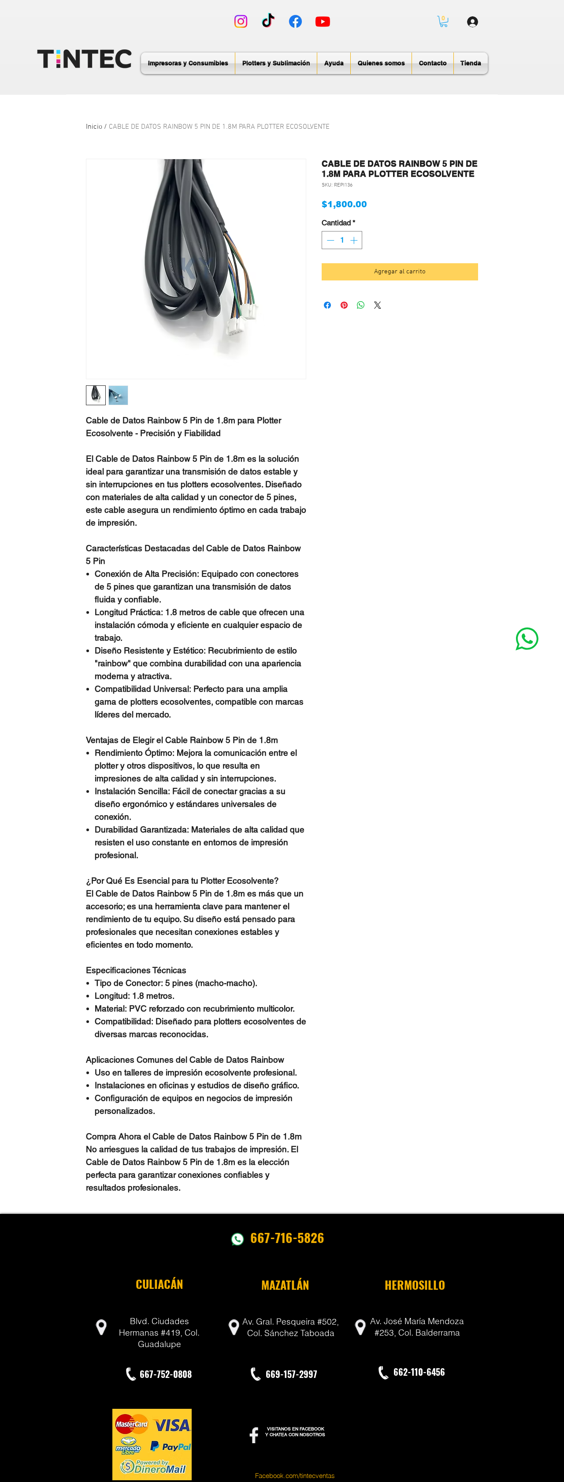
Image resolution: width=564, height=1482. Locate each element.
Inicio (94, 127)
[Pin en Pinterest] (344, 305)
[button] (443, 21)
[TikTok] (268, 21)
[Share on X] (377, 305)
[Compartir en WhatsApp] (361, 305)
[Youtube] (322, 21)
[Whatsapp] (527, 639)
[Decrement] (329, 240)
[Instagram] (240, 21)
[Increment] (354, 240)
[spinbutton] (342, 240)
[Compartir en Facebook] (327, 305)
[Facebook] (295, 21)
